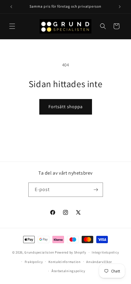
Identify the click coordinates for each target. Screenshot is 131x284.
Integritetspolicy (105, 252)
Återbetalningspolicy (68, 271)
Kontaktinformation (64, 262)
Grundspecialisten (39, 252)
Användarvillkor (99, 262)
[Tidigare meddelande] (11, 6)
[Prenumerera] (96, 190)
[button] (12, 26)
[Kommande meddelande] (119, 6)
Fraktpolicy (34, 262)
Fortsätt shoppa (65, 106)
